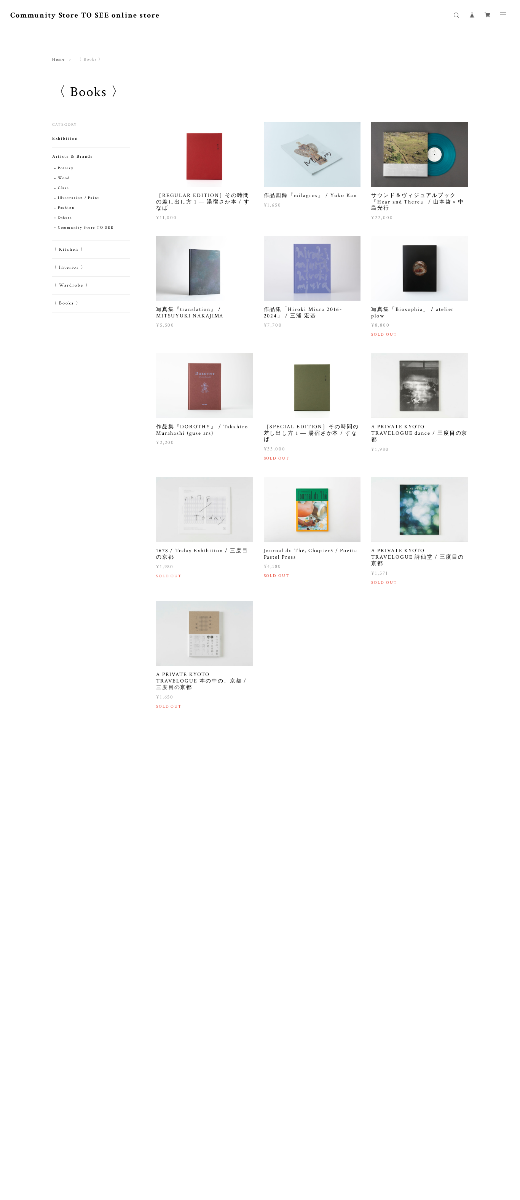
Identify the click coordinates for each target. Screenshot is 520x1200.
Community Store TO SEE (86, 227)
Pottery (65, 168)
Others (65, 217)
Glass (64, 188)
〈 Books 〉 (66, 303)
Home (58, 59)
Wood (64, 178)
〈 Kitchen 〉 (69, 249)
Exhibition (65, 138)
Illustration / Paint (78, 197)
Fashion (66, 207)
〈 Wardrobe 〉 (71, 285)
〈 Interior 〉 (69, 267)
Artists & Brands (72, 156)
